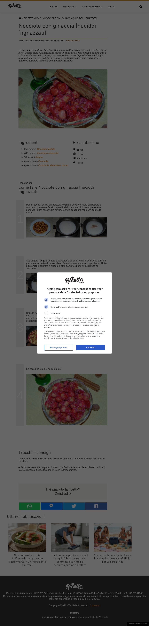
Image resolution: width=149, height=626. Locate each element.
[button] (74, 313)
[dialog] (74, 313)
